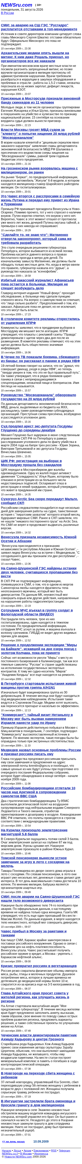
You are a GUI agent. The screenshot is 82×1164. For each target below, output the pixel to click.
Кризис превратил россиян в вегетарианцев (39, 966)
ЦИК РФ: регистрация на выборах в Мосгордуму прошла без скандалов (31, 463)
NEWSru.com (16, 5)
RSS (53, 1150)
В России (7, 13)
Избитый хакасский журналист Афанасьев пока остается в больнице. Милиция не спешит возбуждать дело (37, 284)
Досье (17, 1150)
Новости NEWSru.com (18, 1156)
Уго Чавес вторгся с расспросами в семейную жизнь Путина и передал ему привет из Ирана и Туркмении (40, 200)
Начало (6, 1150)
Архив (27, 1150)
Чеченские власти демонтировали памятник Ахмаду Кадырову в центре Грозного (39, 1037)
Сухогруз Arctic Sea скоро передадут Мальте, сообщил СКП (39, 501)
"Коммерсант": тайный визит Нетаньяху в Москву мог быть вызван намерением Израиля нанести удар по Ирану (37, 719)
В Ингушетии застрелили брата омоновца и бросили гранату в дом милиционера (38, 1103)
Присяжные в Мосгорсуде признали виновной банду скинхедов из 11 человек (40, 100)
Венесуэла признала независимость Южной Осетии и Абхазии (38, 539)
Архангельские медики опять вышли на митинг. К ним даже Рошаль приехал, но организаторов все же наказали (35, 57)
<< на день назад (13, 1141)
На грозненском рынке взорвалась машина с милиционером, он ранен (39, 170)
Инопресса (41, 1153)
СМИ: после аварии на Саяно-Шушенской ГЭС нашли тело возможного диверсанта (40, 898)
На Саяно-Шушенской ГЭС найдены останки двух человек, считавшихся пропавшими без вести (39, 572)
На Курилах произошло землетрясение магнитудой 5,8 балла (34, 832)
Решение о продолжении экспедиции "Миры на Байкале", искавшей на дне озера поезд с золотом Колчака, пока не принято (39, 649)
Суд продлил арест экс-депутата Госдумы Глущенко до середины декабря (36, 428)
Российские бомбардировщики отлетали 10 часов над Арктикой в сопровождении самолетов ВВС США (38, 792)
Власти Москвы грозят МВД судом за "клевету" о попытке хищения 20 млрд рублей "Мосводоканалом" (40, 134)
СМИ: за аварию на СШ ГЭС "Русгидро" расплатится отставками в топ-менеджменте (39, 27)
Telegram (64, 1150)
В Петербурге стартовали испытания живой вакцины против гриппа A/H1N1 (38, 685)
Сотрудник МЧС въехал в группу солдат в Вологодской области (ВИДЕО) (37, 612)
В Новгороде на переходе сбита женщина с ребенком (38, 1075)
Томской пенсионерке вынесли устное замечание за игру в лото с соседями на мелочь (35, 862)
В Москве (26, 1153)
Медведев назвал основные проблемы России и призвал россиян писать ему (41, 752)
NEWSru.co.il (10, 1153)
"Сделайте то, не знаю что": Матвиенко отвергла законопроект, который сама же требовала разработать (36, 239)
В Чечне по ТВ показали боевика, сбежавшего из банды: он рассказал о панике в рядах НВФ (40, 359)
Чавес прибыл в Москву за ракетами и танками (34, 933)
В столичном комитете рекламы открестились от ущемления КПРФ (40, 321)
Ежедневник (41, 1150)
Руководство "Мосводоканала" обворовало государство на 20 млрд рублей (38, 397)
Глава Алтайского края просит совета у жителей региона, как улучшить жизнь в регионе (35, 997)
